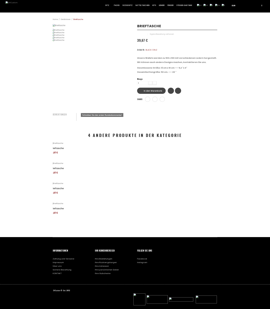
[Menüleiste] (244, 5)
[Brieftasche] (93, 30)
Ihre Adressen (102, 266)
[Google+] (155, 99)
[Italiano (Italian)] (223, 5)
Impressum (58, 262)
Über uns (57, 266)
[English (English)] (199, 5)
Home (55, 19)
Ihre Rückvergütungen (106, 262)
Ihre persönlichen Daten (107, 269)
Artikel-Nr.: (141, 49)
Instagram (142, 262)
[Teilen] (147, 99)
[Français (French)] (211, 5)
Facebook (142, 258)
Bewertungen (60, 114)
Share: (140, 99)
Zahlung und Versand (63, 258)
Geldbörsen (66, 19)
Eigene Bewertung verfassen (162, 34)
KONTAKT (57, 273)
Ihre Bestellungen (103, 258)
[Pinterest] (162, 99)
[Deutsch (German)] (217, 5)
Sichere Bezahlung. (62, 269)
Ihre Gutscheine (103, 273)
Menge (140, 79)
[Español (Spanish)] (205, 5)
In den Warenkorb (152, 90)
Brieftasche (57, 148)
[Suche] (252, 5)
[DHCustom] (16, 6)
